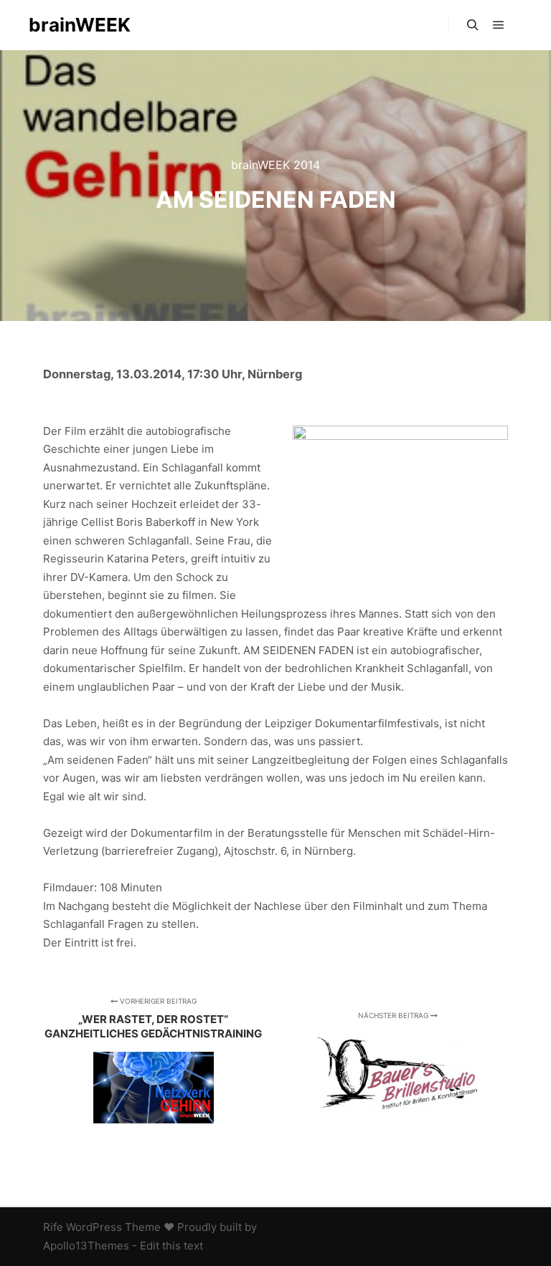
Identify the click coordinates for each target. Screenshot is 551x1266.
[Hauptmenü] (499, 25)
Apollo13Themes (86, 1245)
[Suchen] (473, 25)
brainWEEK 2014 (275, 165)
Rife (53, 1227)
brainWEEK (80, 25)
